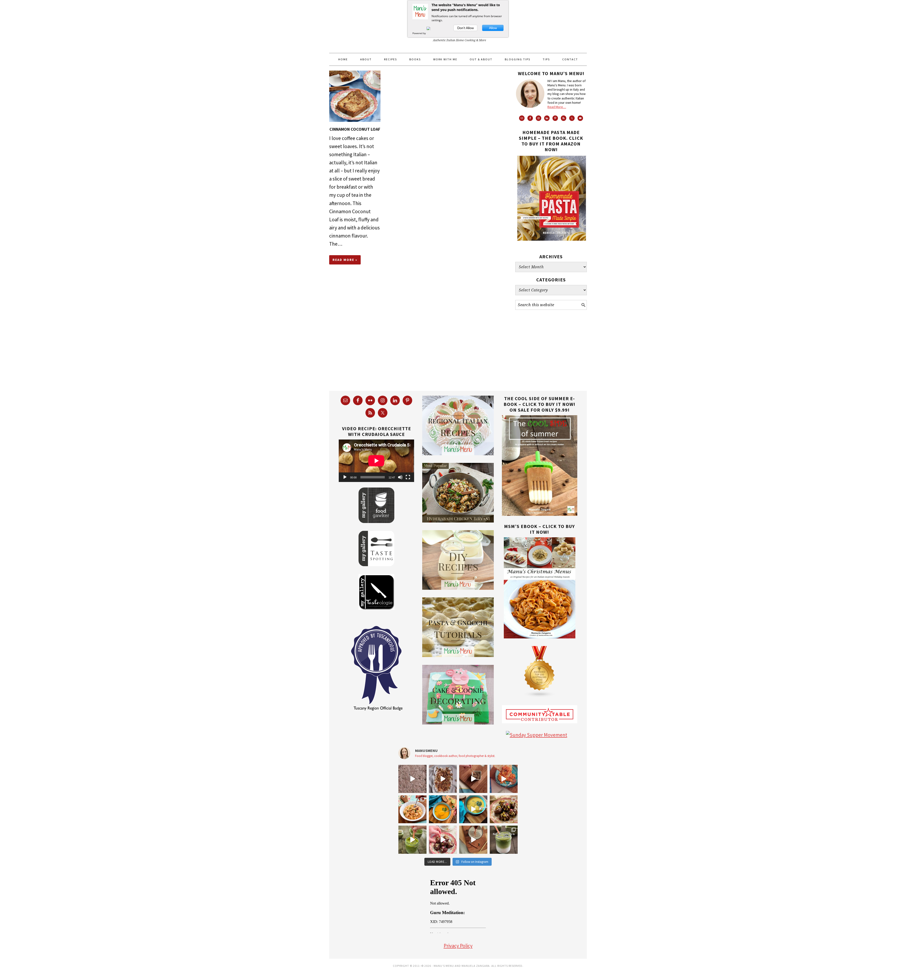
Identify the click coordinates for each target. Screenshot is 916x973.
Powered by (419, 33)
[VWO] (431, 33)
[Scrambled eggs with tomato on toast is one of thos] (504, 779)
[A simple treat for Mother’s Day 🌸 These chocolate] (443, 840)
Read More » (345, 260)
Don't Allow (465, 28)
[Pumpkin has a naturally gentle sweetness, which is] (443, 809)
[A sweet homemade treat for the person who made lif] (504, 809)
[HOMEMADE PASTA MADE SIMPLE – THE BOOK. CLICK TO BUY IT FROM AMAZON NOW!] (551, 245)
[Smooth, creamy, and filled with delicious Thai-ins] (473, 809)
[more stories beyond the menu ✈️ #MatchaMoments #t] (412, 840)
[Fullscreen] (408, 477)
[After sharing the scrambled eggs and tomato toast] (473, 779)
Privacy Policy (458, 945)
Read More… (556, 107)
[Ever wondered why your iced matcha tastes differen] (504, 840)
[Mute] (400, 477)
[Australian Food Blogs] (539, 696)
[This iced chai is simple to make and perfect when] (473, 840)
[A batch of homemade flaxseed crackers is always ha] (412, 779)
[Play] (345, 477)
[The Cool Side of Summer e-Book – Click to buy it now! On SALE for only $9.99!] (539, 514)
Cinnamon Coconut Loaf (354, 129)
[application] (376, 461)
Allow (493, 28)
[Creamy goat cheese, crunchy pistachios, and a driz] (443, 779)
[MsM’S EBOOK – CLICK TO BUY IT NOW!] (539, 636)
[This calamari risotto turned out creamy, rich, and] (412, 809)
